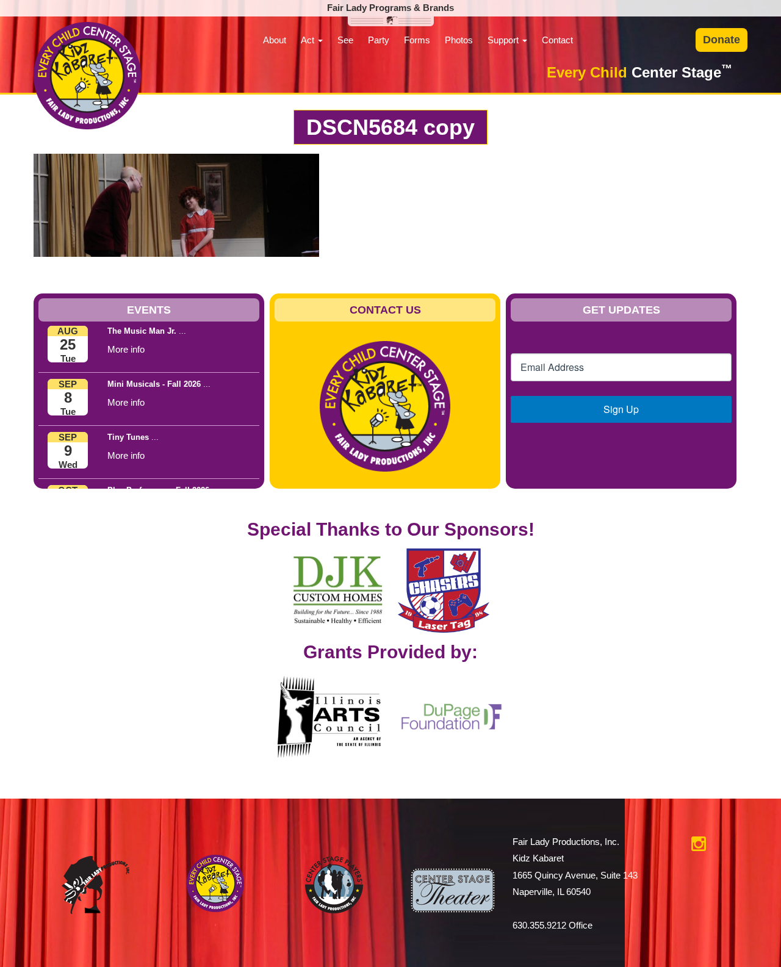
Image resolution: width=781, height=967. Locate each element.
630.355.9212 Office (552, 925)
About (274, 40)
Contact (557, 40)
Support (504, 40)
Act (309, 40)
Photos (459, 40)
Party (378, 40)
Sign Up (621, 409)
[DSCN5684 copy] (176, 204)
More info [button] (126, 349)
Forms (417, 40)
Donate (721, 40)
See (345, 40)
